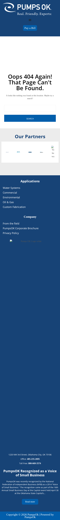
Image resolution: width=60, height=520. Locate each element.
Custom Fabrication (14, 207)
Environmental (11, 197)
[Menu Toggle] (30, 20)
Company (30, 216)
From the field (11, 223)
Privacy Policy (11, 233)
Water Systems (11, 187)
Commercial (10, 192)
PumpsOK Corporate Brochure (21, 228)
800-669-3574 (34, 463)
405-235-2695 (33, 459)
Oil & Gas (8, 202)
